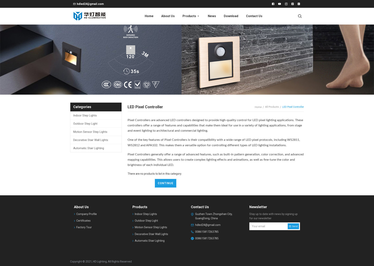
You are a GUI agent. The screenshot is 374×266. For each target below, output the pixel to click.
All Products (272, 106)
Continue (165, 183)
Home (258, 107)
